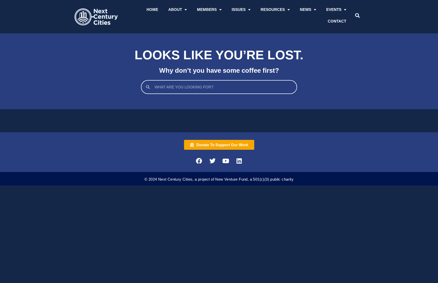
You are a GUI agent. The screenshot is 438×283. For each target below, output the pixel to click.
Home (152, 9)
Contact (337, 21)
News (305, 9)
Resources (273, 9)
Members (207, 9)
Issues (239, 9)
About (175, 9)
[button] (357, 15)
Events (333, 9)
